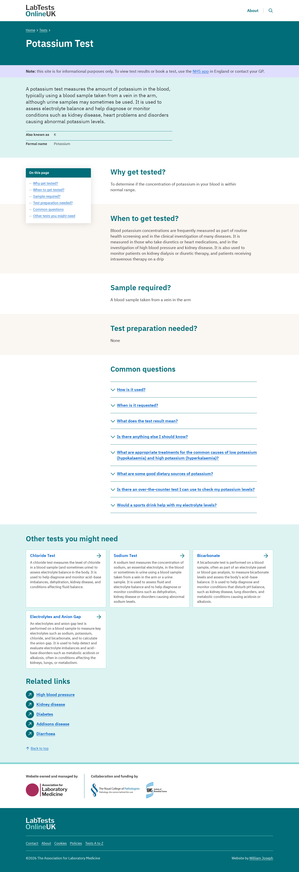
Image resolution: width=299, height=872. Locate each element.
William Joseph (261, 858)
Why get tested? (45, 183)
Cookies (60, 843)
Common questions (48, 209)
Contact (32, 843)
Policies (76, 843)
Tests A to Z (94, 843)
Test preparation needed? (53, 203)
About (252, 10)
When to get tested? (48, 190)
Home (30, 30)
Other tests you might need (54, 216)
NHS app (201, 71)
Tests (43, 30)
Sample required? (46, 196)
